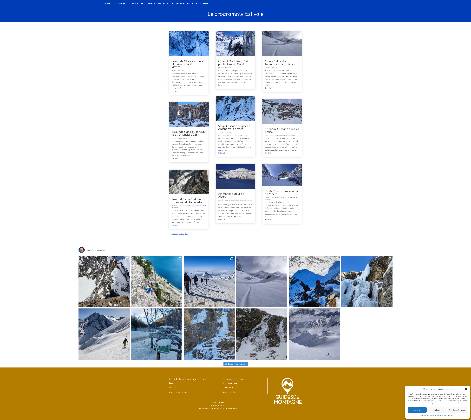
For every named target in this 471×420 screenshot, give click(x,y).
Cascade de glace (180, 4)
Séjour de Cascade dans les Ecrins (282, 130)
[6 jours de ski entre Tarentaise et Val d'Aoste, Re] (261, 281)
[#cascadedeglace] (156, 334)
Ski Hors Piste (227, 387)
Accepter (417, 410)
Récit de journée (182, 138)
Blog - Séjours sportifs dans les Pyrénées (190, 206)
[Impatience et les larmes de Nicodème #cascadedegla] (209, 334)
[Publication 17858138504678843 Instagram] (261, 334)
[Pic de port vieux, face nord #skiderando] (314, 334)
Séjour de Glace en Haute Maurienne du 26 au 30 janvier (187, 64)
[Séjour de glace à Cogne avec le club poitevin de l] (366, 281)
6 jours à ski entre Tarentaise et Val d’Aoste (280, 62)
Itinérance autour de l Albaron (231, 195)
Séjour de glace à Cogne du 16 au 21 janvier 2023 (189, 133)
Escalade (133, 4)
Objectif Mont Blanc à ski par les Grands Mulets (233, 62)
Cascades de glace (229, 392)
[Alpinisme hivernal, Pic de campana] (314, 281)
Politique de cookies (427, 415)
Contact (205, 4)
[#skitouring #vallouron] (104, 334)
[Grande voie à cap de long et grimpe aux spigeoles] (156, 281)
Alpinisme (120, 4)
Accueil (109, 4)
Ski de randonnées (229, 383)
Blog (195, 4)
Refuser (437, 410)
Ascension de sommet (178, 392)
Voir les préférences (457, 410)
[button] (466, 389)
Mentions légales (218, 402)
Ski (142, 4)
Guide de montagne (157, 4)
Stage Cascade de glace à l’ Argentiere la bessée (235, 127)
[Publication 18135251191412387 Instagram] (104, 281)
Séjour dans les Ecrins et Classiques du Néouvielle (187, 201)
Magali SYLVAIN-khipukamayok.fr (225, 408)
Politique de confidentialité (444, 415)
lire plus (175, 91)
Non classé (181, 70)
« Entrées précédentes (178, 234)
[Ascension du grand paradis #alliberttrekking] (209, 281)
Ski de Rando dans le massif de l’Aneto (282, 192)
